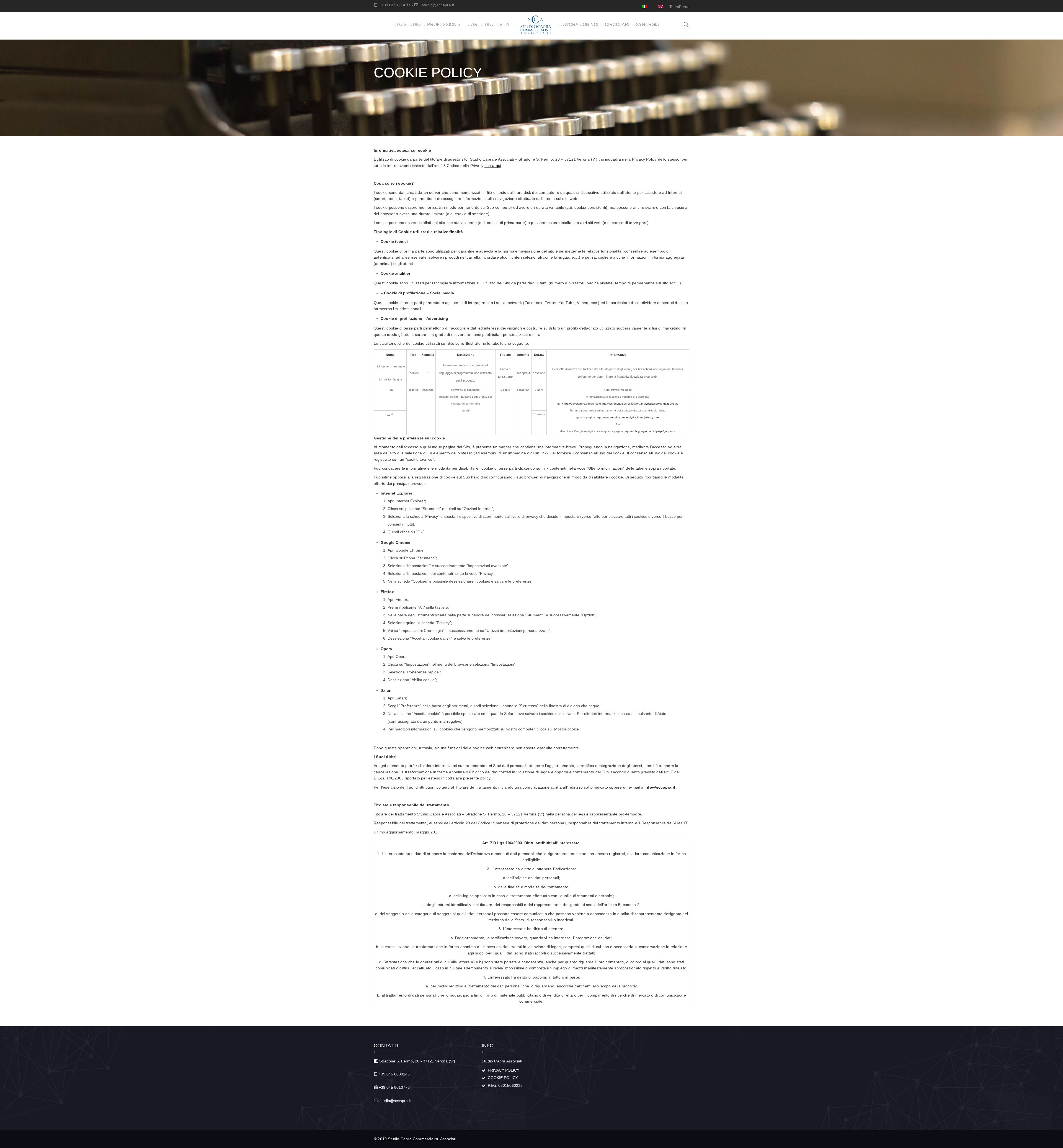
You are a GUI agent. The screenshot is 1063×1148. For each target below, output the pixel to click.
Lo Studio (408, 24)
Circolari (617, 24)
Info (488, 1045)
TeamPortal (679, 6)
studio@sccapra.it (438, 5)
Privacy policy (503, 1070)
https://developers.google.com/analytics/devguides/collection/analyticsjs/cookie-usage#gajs (620, 403)
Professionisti (446, 24)
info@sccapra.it (659, 787)
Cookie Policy (503, 1077)
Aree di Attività (490, 24)
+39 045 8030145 (397, 5)
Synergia (647, 24)
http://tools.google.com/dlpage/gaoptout (649, 431)
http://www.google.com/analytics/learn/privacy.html (627, 417)
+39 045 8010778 (394, 1087)
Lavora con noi (579, 24)
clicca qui (492, 165)
